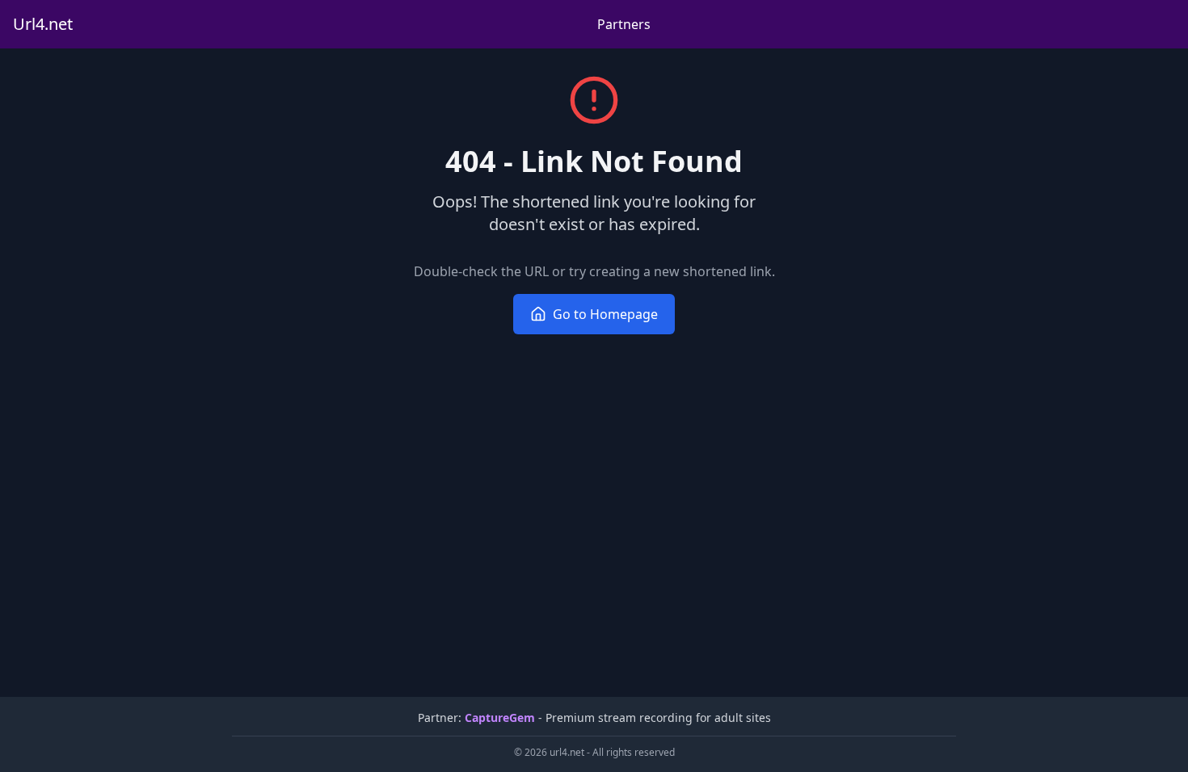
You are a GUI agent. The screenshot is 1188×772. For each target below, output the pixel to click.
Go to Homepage (605, 314)
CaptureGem (500, 717)
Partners (624, 24)
